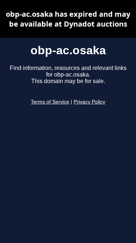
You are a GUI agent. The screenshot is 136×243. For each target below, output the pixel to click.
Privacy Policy (89, 102)
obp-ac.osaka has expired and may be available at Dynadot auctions (68, 19)
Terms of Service (50, 102)
